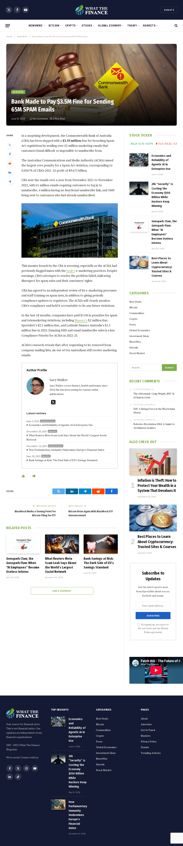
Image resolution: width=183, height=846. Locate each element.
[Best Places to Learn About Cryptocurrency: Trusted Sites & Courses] (138, 262)
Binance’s (81, 320)
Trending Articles (151, 753)
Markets (149, 25)
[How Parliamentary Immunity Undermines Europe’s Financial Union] (58, 804)
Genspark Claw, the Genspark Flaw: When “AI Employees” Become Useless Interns (22, 565)
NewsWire (36, 25)
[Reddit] (9, 163)
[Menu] (7, 26)
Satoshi (133, 347)
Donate (169, 9)
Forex (132, 324)
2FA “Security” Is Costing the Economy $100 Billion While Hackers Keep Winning (162, 195)
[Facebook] (9, 154)
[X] (53, 402)
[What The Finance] (91, 10)
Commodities (136, 313)
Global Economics (48, 421)
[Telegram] (9, 181)
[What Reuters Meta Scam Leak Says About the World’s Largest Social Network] (62, 544)
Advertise (146, 724)
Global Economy (109, 25)
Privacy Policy (149, 741)
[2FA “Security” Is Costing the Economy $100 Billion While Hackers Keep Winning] (138, 188)
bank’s (70, 271)
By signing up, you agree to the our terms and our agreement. (153, 628)
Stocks (87, 25)
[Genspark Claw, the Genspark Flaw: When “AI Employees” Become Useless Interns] (23, 544)
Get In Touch (148, 730)
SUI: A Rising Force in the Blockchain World (154, 410)
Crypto (70, 25)
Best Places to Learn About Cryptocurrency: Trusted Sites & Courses (162, 267)
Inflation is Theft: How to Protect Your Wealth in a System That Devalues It (157, 485)
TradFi (132, 25)
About (144, 718)
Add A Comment (61, 590)
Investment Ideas (139, 336)
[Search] (176, 26)
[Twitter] (9, 145)
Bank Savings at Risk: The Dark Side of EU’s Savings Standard (63, 460)
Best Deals (135, 301)
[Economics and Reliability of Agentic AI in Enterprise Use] (138, 159)
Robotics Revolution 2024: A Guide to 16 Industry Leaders (154, 425)
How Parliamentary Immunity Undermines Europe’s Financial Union (66, 449)
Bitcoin (54, 25)
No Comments (40, 118)
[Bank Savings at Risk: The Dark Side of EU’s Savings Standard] (101, 544)
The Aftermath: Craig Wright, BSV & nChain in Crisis (153, 395)
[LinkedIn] (9, 172)
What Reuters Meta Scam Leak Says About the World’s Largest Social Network (66, 437)
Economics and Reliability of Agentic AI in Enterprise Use (61, 425)
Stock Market (137, 353)
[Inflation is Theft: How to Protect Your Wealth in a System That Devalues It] (153, 461)
